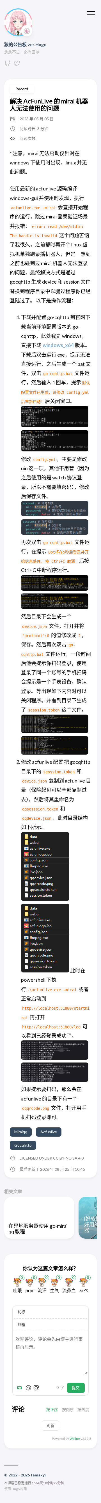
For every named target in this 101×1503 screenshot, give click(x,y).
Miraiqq (20, 1131)
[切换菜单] (91, 13)
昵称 (21, 1311)
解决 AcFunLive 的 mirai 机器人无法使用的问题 (49, 104)
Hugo (16, 1489)
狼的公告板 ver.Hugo (25, 44)
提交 (76, 1388)
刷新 (50, 1425)
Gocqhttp (23, 1145)
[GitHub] (7, 64)
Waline (75, 1438)
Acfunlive (48, 1131)
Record (21, 88)
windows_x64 (58, 345)
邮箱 (21, 1324)
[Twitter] (17, 64)
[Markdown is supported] (20, 1387)
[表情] (28, 1387)
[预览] (36, 1387)
